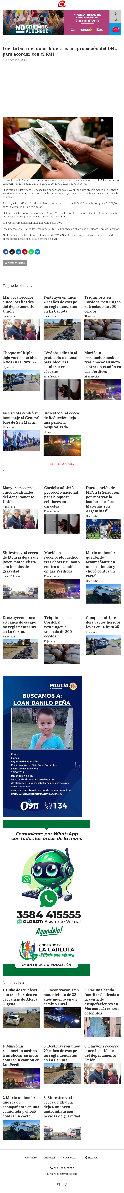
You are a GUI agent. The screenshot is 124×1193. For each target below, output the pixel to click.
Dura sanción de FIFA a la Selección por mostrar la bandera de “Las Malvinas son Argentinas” (102, 499)
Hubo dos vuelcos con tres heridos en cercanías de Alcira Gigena (20, 997)
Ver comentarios (15, 263)
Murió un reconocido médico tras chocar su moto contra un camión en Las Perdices (102, 362)
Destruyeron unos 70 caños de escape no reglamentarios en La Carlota (60, 304)
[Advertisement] (62, 85)
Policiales (9, 547)
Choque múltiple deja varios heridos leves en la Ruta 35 (20, 357)
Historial (49, 1157)
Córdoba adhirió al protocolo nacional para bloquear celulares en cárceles (61, 362)
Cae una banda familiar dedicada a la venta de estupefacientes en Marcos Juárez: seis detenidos (101, 1002)
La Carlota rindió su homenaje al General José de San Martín (21, 418)
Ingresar (93, 1157)
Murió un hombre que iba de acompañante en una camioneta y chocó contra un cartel (101, 564)
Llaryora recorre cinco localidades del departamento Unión (18, 304)
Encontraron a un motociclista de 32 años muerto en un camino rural (61, 997)
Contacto (31, 1157)
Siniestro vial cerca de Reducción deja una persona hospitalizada (61, 420)
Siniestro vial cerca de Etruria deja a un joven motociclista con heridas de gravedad (20, 562)
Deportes (92, 482)
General (7, 42)
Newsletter (70, 1157)
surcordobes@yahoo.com (62, 1173)
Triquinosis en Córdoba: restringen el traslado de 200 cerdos (102, 304)
